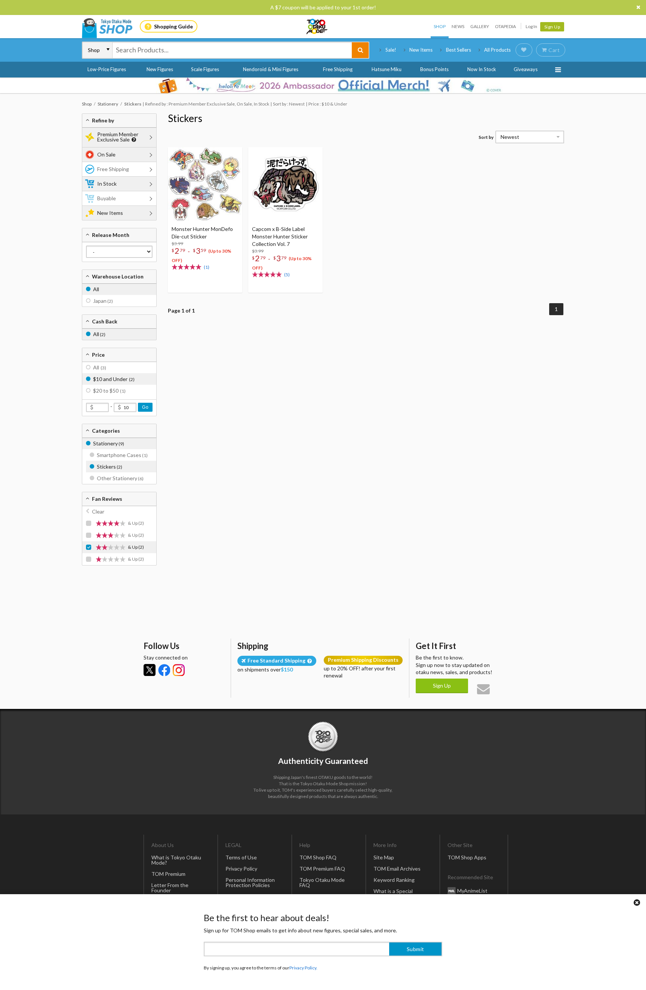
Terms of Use (241, 857)
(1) (206, 267)
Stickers (185, 118)
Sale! (390, 50)
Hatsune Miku (387, 69)
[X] (150, 670)
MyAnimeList (472, 890)
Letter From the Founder (169, 887)
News (458, 26)
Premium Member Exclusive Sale (117, 137)
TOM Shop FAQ (317, 857)
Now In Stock (481, 69)
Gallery (479, 26)
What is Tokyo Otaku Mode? (176, 860)
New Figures (160, 69)
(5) (287, 274)
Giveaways (526, 69)
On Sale (106, 154)
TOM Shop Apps (466, 857)
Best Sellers (458, 50)
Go (145, 407)
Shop (440, 26)
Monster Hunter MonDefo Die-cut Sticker (202, 233)
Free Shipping (338, 69)
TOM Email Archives (397, 868)
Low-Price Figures (106, 69)
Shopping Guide (173, 26)
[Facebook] (164, 670)
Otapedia (505, 26)
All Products (497, 50)
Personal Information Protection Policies (250, 882)
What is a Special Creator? (393, 893)
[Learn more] (133, 140)
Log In (531, 26)
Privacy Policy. (303, 968)
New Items (421, 50)
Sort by (486, 137)
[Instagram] (179, 670)
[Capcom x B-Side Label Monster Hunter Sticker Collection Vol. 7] (285, 184)
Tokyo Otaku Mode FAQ (322, 882)
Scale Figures (205, 69)
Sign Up (552, 27)
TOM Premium (168, 874)
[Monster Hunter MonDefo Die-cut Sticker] (205, 184)
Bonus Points (434, 69)
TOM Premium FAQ (322, 868)
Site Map (383, 857)
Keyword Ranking (394, 880)
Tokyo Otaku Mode (317, 26)
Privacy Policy (241, 868)
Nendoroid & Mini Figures (270, 69)
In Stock (107, 183)
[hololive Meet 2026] (323, 85)
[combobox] (232, 50)
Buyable (106, 198)
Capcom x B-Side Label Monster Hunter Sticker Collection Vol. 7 (280, 236)
